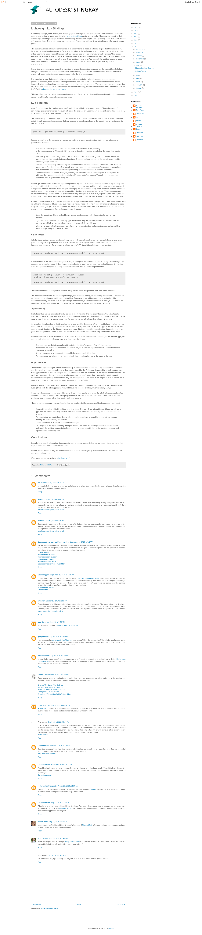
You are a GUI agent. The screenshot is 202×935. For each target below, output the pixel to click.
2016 (136, 30)
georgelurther (43, 637)
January (139, 88)
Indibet (93, 789)
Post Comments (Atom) (50, 909)
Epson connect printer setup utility (51, 564)
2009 (136, 95)
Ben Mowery (140, 110)
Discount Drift (43, 746)
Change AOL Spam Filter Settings (50, 685)
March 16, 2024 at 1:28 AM (68, 786)
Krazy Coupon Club (72, 842)
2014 (136, 37)
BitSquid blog (63, 458)
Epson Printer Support (46, 555)
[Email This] (58, 465)
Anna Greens (43, 822)
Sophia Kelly (43, 675)
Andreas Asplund (139, 106)
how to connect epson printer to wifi (51, 510)
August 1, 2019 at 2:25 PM (54, 521)
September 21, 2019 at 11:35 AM (62, 575)
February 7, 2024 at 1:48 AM (59, 746)
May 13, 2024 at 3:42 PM (60, 803)
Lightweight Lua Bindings (144, 68)
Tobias (138, 129)
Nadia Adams (43, 839)
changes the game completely (54, 89)
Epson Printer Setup (45, 587)
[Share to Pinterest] (68, 465)
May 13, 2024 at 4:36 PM (58, 839)
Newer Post (36, 905)
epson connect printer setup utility (50, 611)
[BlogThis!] (60, 465)
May (137, 75)
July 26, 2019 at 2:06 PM (55, 499)
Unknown (139, 133)
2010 (136, 92)
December (140, 49)
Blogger (111, 928)
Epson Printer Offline (46, 559)
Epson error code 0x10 (47, 562)
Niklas (138, 121)
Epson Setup (43, 590)
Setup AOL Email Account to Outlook (51, 689)
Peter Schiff (42, 705)
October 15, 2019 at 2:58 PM (56, 601)
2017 (136, 27)
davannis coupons (45, 775)
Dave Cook (140, 114)
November (140, 52)
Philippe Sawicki (139, 125)
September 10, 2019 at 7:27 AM (81, 542)
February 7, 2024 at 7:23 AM (61, 765)
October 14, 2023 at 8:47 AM (58, 722)
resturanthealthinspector (47, 786)
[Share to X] (63, 465)
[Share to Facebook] (66, 465)
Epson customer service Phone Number (53, 542)
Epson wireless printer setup (88, 578)
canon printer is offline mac (62, 640)
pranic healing (43, 735)
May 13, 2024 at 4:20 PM (58, 822)
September (140, 59)
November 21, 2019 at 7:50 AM (53, 622)
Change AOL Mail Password (48, 692)
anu (39, 622)
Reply (40, 492)
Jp (137, 117)
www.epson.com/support (47, 557)
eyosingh (41, 499)
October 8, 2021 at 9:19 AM (58, 675)
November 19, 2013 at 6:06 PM (52, 483)
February (139, 85)
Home (79, 905)
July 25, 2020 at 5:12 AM (59, 656)
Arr (39, 483)
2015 (136, 34)
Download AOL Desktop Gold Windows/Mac (54, 694)
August (138, 62)
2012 (136, 43)
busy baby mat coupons (47, 754)
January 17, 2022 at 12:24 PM (59, 705)
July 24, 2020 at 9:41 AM (58, 637)
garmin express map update (67, 626)
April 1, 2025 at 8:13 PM (57, 855)
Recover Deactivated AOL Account (50, 687)
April (137, 78)
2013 (136, 40)
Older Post (121, 905)
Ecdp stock (42, 709)
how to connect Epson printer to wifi (51, 531)
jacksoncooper (43, 656)
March (138, 82)
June (138, 65)
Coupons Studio (44, 765)
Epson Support (43, 552)
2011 (136, 46)
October (139, 56)
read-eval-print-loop (74, 36)
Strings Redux (140, 71)
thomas (41, 521)
